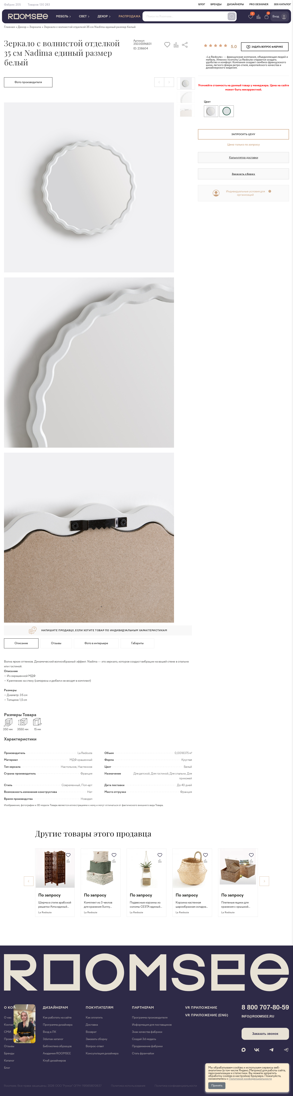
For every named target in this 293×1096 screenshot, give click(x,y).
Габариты (137, 643)
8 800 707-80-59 (265, 1007)
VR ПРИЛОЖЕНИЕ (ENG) (206, 1015)
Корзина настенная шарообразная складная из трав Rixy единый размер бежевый (191, 905)
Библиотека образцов (57, 1046)
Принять (216, 1085)
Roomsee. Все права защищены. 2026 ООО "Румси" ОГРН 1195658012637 (52, 1085)
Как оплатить (94, 1017)
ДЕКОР (103, 16)
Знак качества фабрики (147, 1032)
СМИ (7, 1032)
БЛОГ (201, 4)
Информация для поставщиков (152, 1024)
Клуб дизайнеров (54, 1060)
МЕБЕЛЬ (62, 16)
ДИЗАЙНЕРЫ (235, 4)
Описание (21, 643)
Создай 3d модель (144, 1039)
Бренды (9, 1053)
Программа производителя (149, 1017)
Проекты (10, 1039)
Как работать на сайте (57, 1017)
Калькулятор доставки (243, 157)
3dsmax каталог (53, 1039)
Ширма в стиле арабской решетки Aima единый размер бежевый (54, 905)
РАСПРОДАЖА (130, 16)
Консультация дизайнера (102, 1053)
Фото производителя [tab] (28, 82)
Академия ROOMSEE (57, 1053)
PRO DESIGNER (258, 4)
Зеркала (35, 27)
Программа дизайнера (57, 1024)
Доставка (92, 1024)
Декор (22, 27)
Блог (7, 1067)
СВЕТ (83, 16)
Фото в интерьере (96, 643)
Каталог (9, 1060)
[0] (266, 16)
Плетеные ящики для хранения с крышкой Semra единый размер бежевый (235, 905)
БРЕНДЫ (216, 4)
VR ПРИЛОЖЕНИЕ (201, 1007)
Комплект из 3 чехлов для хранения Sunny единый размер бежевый (100, 905)
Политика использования (128, 1085)
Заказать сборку (243, 174)
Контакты (10, 1024)
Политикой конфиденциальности (250, 1078)
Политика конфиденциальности (176, 1085)
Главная (9, 27)
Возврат (91, 1032)
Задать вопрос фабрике (267, 47)
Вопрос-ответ (95, 1046)
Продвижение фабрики (147, 1046)
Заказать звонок (265, 1033)
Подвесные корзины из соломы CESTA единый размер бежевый (145, 905)
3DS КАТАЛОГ (282, 4)
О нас (8, 1017)
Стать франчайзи (143, 1053)
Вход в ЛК (49, 1032)
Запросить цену (243, 134)
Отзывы (56, 643)
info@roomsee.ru (258, 1016)
